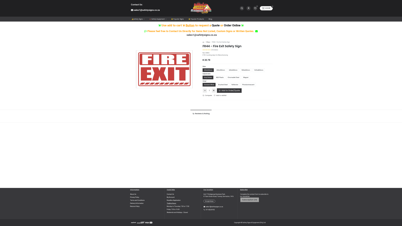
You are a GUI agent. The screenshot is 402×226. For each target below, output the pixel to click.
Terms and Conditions (137, 200)
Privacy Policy (134, 197)
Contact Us (170, 194)
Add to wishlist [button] (221, 95)
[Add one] (214, 90)
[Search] (242, 8)
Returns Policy (135, 206)
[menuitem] (138, 19)
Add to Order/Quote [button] (230, 90)
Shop (208, 42)
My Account (171, 197)
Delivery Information (137, 203)
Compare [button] (208, 95)
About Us (133, 194)
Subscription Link (249, 199)
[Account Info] (248, 8)
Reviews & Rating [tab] (202, 113)
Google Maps (209, 201)
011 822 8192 (210, 210)
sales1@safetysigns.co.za (147, 10)
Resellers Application (174, 200)
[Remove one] (205, 90)
